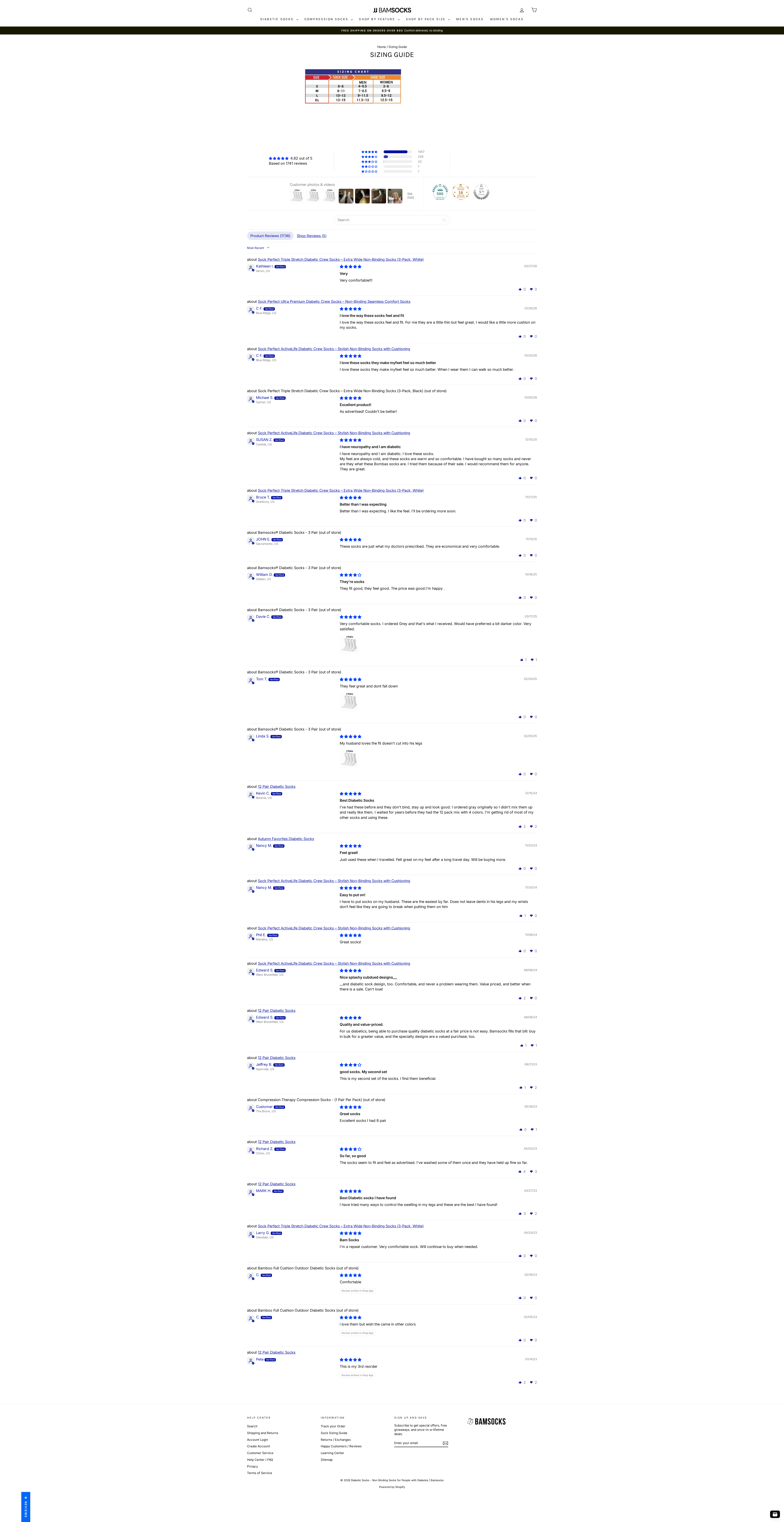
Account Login (257, 1440)
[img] (290, 158)
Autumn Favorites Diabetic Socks (286, 839)
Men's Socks (470, 19)
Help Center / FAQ (260, 1460)
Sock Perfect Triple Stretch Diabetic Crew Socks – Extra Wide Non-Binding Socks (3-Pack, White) (341, 259)
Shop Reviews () (311, 236)
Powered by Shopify (392, 1487)
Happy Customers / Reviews (341, 1446)
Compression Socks (327, 19)
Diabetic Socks (277, 19)
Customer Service (260, 1453)
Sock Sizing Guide (334, 1433)
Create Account (258, 1446)
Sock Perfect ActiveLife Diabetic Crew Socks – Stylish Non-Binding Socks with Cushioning (334, 349)
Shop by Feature (377, 19)
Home (381, 47)
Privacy (252, 1466)
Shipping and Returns (262, 1433)
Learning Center (332, 1453)
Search (252, 1426)
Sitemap (327, 1460)
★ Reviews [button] (26, 1507)
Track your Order (333, 1426)
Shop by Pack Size (426, 19)
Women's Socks (507, 19)
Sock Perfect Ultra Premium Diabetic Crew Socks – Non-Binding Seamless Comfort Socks (334, 301)
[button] (370, 151)
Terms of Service (259, 1473)
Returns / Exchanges (336, 1440)
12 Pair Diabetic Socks (276, 786)
